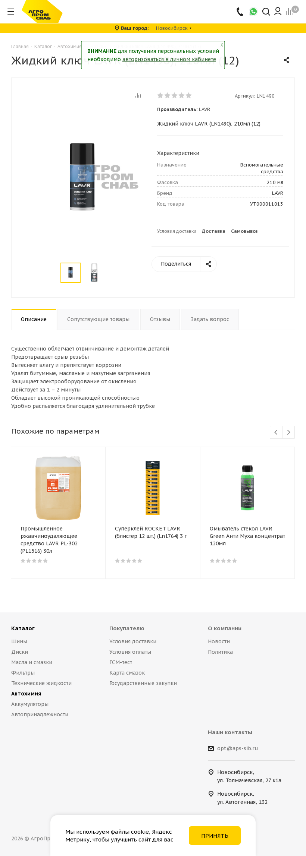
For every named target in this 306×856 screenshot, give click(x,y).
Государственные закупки (143, 683)
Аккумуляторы (30, 704)
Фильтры (23, 672)
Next (288, 432)
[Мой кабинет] (278, 11)
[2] (167, 95)
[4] (181, 95)
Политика (220, 652)
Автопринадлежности (39, 714)
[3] (174, 95)
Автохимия (26, 693)
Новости (219, 641)
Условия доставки (176, 231)
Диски (19, 652)
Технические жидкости (41, 683)
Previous (276, 432)
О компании (224, 628)
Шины (19, 641)
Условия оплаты (130, 652)
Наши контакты (230, 732)
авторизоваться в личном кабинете (169, 59)
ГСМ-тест (120, 662)
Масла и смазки (31, 662)
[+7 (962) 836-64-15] (240, 11)
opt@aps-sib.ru (237, 748)
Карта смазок (127, 672)
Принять (214, 835)
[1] (160, 95)
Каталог (23, 628)
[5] (189, 95)
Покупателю (126, 628)
